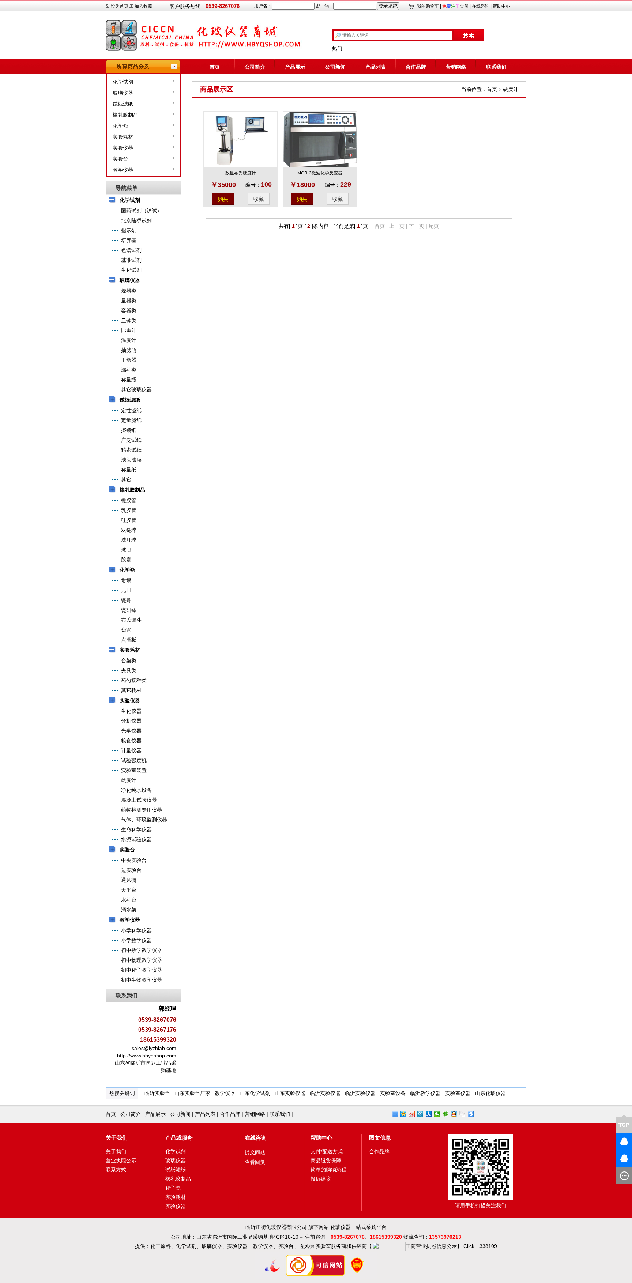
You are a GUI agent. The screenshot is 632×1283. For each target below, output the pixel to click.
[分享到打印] (471, 1114)
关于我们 (117, 1138)
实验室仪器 (458, 1093)
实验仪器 (123, 148)
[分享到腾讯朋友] (446, 1114)
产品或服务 (179, 1138)
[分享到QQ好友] (454, 1114)
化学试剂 (123, 82)
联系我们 (496, 67)
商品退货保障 (326, 1160)
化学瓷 (120, 126)
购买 (223, 199)
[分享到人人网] (429, 1114)
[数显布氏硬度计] (240, 139)
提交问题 (255, 1152)
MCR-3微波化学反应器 (319, 173)
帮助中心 (501, 6)
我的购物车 (428, 6)
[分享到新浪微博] (412, 1114)
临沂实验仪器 (325, 1093)
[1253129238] (612, 1158)
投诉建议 (321, 1179)
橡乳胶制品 (125, 115)
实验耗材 (123, 137)
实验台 (120, 159)
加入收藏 (143, 6)
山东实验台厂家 (192, 1093)
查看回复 (255, 1162)
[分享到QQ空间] (403, 1114)
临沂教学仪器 (425, 1093)
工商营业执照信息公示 (431, 1246)
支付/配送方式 (327, 1151)
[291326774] (612, 1141)
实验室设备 (393, 1093)
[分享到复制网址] (462, 1114)
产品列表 (375, 67)
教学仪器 (123, 170)
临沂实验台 (157, 1093)
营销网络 (456, 67)
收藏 (258, 199)
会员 (455, 6)
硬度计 (510, 89)
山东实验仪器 (290, 1093)
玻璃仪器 (123, 93)
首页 (215, 67)
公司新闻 (335, 67)
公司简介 (255, 67)
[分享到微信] (437, 1114)
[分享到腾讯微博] (420, 1114)
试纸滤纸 (123, 104)
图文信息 (380, 1138)
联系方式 (116, 1170)
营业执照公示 (121, 1160)
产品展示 (295, 67)
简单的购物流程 (328, 1170)
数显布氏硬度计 (240, 173)
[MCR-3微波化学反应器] (320, 139)
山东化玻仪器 (490, 1093)
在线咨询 (480, 6)
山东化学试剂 (255, 1093)
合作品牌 (416, 67)
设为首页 (119, 6)
